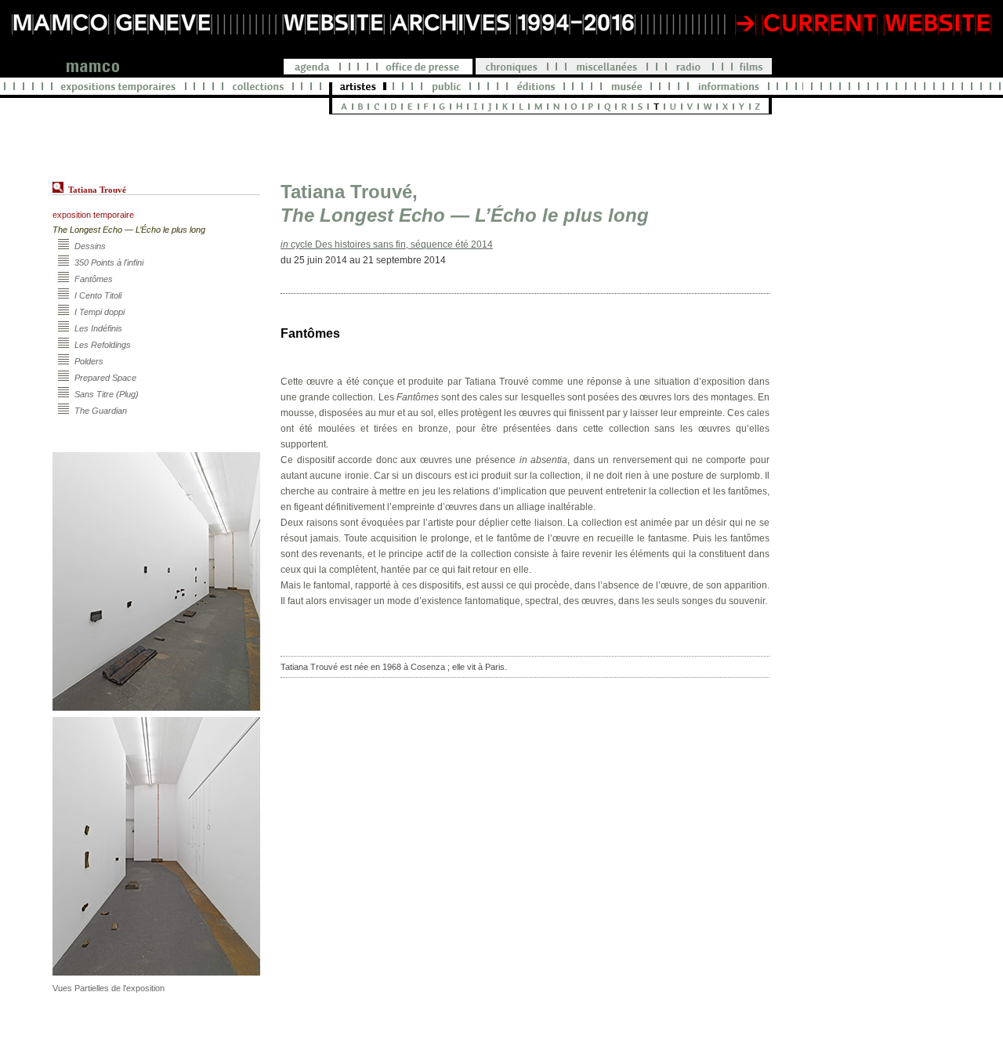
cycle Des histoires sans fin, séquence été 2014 (387, 244)
